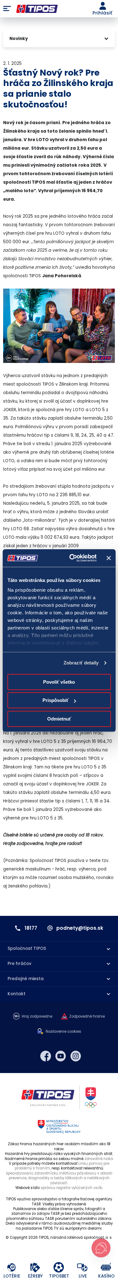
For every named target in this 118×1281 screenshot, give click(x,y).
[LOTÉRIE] (11, 1267)
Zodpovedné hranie (87, 1016)
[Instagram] (75, 1056)
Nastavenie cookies (63, 1031)
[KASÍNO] (106, 1267)
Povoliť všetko (59, 682)
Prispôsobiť (55, 700)
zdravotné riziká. (99, 1158)
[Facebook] (45, 1056)
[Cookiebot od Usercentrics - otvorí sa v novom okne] (72, 558)
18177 (31, 928)
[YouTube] (60, 1056)
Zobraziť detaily (81, 662)
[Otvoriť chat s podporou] (101, 1247)
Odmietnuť (59, 718)
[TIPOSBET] (59, 1267)
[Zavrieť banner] (108, 558)
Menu (7, 9)
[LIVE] (82, 1267)
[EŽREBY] (35, 1267)
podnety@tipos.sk (79, 928)
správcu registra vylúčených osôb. (72, 1187)
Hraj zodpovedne (37, 1016)
